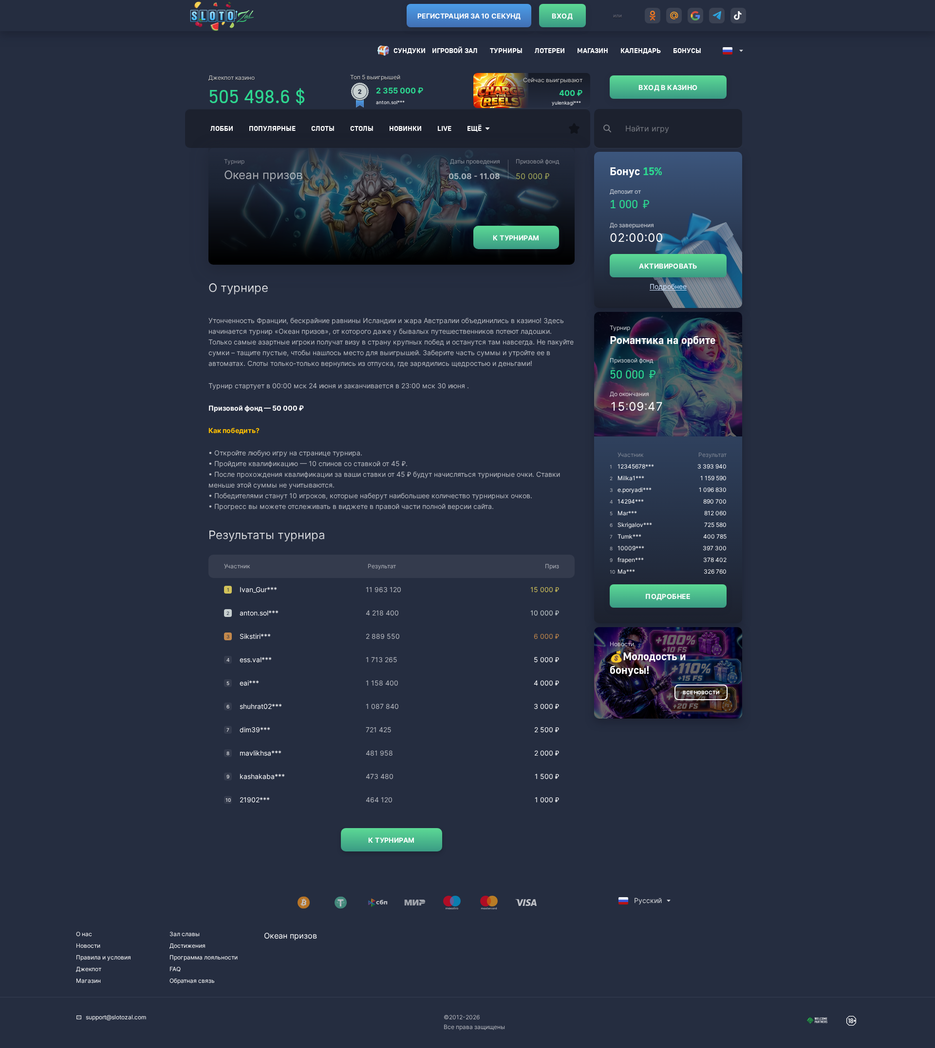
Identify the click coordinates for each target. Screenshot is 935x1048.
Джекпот (88, 969)
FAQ (175, 969)
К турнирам (516, 238)
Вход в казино (667, 87)
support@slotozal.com (116, 1017)
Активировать (668, 266)
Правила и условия (103, 957)
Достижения (187, 945)
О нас (84, 934)
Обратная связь (192, 980)
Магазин (592, 50)
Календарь (640, 50)
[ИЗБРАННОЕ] (574, 128)
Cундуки (409, 50)
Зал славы (184, 934)
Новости (88, 945)
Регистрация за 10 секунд (469, 16)
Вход (562, 16)
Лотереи (550, 50)
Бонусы (687, 50)
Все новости (701, 692)
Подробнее (668, 286)
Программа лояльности (203, 957)
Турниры (506, 50)
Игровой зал (455, 50)
